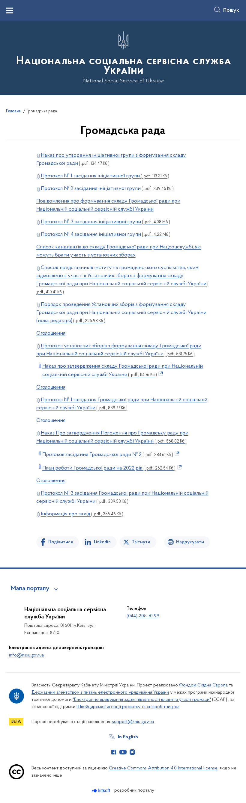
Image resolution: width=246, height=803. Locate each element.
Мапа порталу (30, 588)
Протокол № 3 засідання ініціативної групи (105, 222)
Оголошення (50, 333)
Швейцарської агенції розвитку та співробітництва (127, 706)
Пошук (231, 10)
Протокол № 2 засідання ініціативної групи (107, 188)
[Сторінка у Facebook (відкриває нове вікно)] (113, 752)
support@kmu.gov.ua (133, 721)
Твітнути (141, 542)
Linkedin (102, 542)
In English (128, 737)
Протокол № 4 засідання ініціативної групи (105, 234)
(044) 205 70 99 (143, 616)
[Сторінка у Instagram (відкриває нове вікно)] (132, 752)
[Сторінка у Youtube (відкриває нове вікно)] (123, 752)
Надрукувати (190, 542)
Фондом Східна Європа (203, 685)
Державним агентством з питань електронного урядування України (100, 692)
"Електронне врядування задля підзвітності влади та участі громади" (142, 699)
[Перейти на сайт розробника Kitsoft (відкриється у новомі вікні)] (101, 790)
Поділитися (60, 542)
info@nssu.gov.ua (26, 655)
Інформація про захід (82, 514)
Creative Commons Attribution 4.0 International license (163, 768)
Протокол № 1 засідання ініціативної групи (105, 176)
